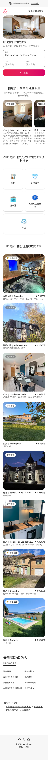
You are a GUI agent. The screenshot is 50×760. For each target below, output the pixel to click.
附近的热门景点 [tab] (9, 663)
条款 (27, 747)
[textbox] (13, 64)
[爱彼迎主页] (5, 11)
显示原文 (35, 3)
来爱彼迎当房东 (35, 11)
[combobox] (24, 55)
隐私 (21, 747)
